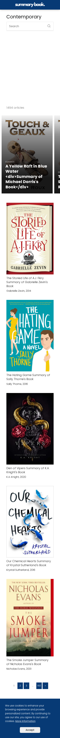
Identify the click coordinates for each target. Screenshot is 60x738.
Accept (30, 730)
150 (39, 685)
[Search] (48, 25)
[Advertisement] (30, 69)
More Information (25, 721)
